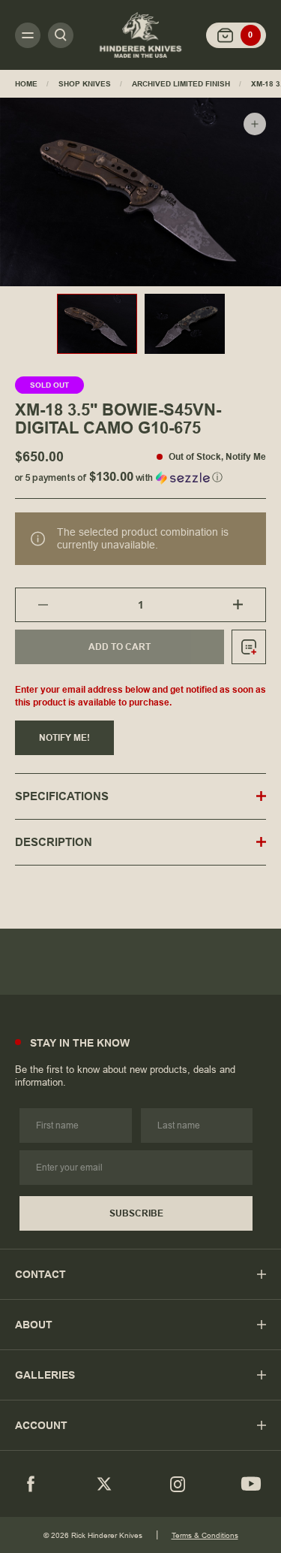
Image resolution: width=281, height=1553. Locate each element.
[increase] (249, 605)
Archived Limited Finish (181, 84)
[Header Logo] (140, 35)
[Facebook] (30, 1483)
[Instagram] (177, 1483)
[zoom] (255, 124)
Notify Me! (64, 738)
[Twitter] (104, 1483)
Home (26, 84)
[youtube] (251, 1483)
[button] (140, 474)
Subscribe (136, 1213)
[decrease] (32, 605)
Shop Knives (84, 84)
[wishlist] (249, 647)
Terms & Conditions (205, 1535)
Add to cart (119, 647)
